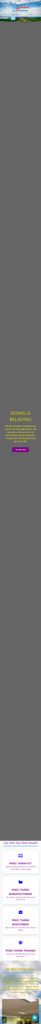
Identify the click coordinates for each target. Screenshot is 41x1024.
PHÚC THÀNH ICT (20, 863)
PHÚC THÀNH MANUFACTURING (20, 891)
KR (28, 18)
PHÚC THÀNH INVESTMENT (20, 922)
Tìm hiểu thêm (20, 450)
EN (18, 18)
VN (13, 18)
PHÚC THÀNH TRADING (21, 950)
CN (23, 18)
